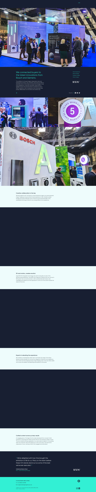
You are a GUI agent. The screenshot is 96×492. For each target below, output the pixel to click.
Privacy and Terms (22, 488)
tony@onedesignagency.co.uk (24, 484)
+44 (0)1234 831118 (21, 482)
